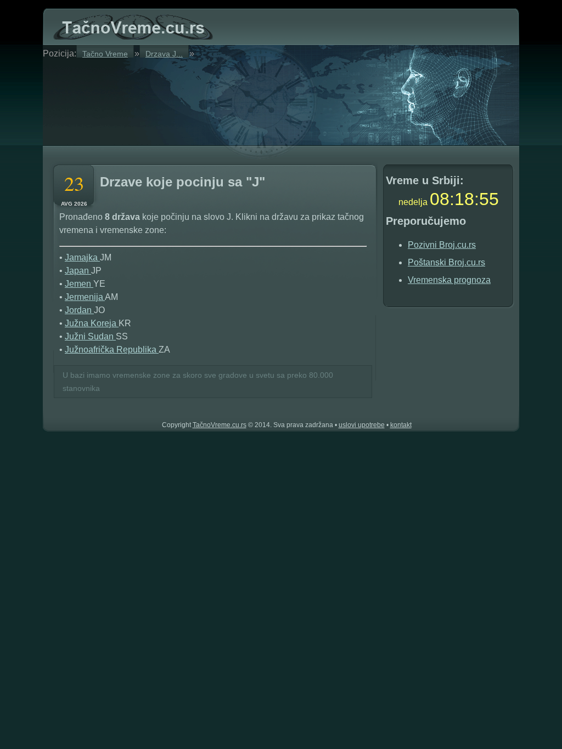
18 (464, 199)
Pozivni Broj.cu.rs (442, 244)
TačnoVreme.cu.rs (219, 425)
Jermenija (85, 297)
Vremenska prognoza (449, 280)
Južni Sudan (90, 336)
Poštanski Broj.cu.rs (446, 262)
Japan (78, 270)
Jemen (79, 283)
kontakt (401, 425)
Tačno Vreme (105, 53)
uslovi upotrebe (362, 425)
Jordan (79, 310)
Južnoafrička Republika (112, 349)
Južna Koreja (92, 323)
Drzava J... (164, 53)
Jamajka (82, 257)
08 (439, 199)
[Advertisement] (182, 99)
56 (489, 199)
